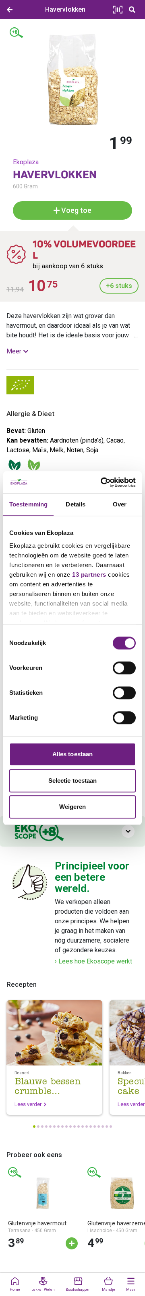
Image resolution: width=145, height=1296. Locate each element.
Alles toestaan (72, 754)
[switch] (124, 667)
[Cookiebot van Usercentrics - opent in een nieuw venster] (102, 482)
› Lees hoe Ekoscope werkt (93, 961)
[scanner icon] (117, 9)
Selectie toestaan (72, 780)
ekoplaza (26, 162)
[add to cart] (72, 1243)
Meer (13, 351)
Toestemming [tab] (28, 504)
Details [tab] (75, 504)
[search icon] (132, 9)
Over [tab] (119, 504)
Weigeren (72, 806)
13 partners (89, 574)
